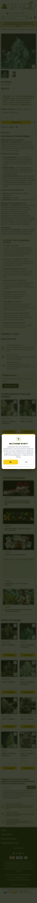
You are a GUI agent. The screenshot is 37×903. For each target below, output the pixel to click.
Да (11, 462)
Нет (26, 462)
